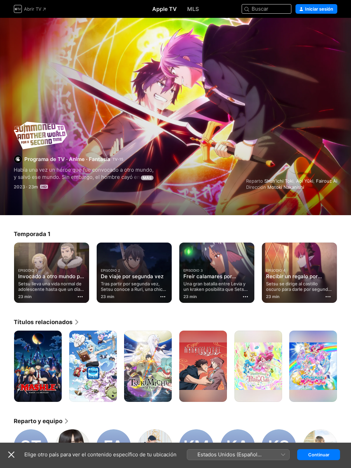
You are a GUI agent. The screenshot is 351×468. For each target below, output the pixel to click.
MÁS (147, 177)
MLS (193, 8)
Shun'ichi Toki (278, 181)
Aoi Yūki (304, 181)
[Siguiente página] (344, 271)
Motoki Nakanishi (285, 187)
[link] (47, 322)
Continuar (318, 454)
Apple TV (164, 8)
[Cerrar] (11, 455)
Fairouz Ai (326, 181)
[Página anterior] (7, 271)
